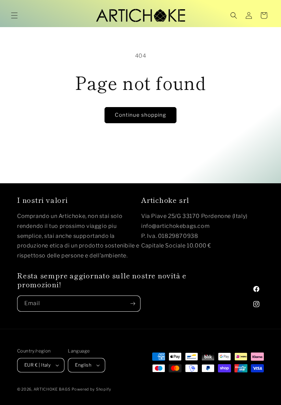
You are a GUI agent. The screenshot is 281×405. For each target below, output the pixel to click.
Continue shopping (140, 115)
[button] (14, 15)
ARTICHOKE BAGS (52, 389)
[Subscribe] (132, 304)
